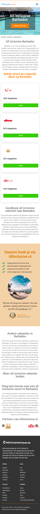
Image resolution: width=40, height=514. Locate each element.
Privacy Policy (11, 509)
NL (7, 507)
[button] (37, 4)
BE (5, 507)
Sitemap (4, 509)
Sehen (21, 105)
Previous (3, 425)
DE (2, 507)
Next (36, 425)
